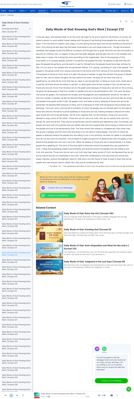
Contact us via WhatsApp (111, 381)
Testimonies (78, 11)
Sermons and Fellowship (60, 11)
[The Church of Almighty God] (67, 4)
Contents (40, 22)
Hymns (32, 11)
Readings (42, 11)
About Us (125, 11)
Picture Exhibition (95, 11)
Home (3, 11)
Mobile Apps (116, 4)
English (129, 4)
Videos (22, 11)
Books (11, 11)
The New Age (110, 11)
